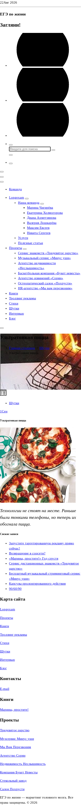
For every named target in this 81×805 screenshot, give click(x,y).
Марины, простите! (14, 709)
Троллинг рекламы (22, 298)
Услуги (23, 238)
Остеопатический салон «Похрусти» (45, 283)
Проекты (15, 248)
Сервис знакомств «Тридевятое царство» (48, 253)
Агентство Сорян (12, 755)
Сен (3, 411)
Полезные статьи (30, 243)
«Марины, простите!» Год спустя (33, 558)
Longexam (16, 197)
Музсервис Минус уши (17, 739)
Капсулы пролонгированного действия (37, 583)
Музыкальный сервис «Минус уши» (44, 258)
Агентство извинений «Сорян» (40, 278)
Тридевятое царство (14, 730)
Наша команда (28, 202)
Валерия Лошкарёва (41, 223)
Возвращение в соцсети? (27, 553)
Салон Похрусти (12, 789)
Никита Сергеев (38, 233)
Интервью (16, 313)
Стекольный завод (13, 780)
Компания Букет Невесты (19, 772)
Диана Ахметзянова (41, 217)
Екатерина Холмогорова (45, 213)
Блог (12, 318)
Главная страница (22, 348)
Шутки (14, 308)
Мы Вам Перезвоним (15, 747)
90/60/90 (15, 588)
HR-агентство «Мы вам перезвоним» (45, 288)
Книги (13, 293)
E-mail (4, 689)
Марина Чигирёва (40, 207)
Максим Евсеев (38, 228)
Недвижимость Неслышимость (23, 764)
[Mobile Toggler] (27, 198)
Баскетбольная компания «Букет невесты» (49, 273)
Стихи (13, 303)
